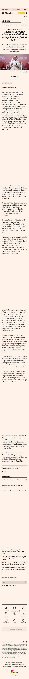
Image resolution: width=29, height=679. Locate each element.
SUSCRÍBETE (21, 13)
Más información (5, 487)
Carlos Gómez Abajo (11, 459)
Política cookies (19, 662)
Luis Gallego (18, 479)
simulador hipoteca (14, 610)
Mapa (10, 666)
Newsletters (16, 666)
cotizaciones (6, 622)
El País (25, 16)
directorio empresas (23, 616)
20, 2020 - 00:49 (14, 78)
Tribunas (15, 25)
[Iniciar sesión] (26, 13)
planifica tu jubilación (5, 616)
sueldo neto (23, 610)
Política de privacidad (19, 664)
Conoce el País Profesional (14, 629)
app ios (14, 622)
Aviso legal (13, 662)
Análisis (10, 25)
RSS (13, 666)
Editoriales (4, 25)
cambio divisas (14, 615)
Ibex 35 (4, 9)
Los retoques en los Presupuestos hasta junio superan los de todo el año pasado (14, 563)
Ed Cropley (14, 76)
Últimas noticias (7, 547)
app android (23, 622)
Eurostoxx (8, 585)
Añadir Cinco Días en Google (10, 87)
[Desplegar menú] (3, 13)
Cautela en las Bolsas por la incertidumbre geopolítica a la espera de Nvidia (13, 551)
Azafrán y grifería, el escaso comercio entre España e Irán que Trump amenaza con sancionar (14, 569)
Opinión (6, 21)
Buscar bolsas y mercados (9, 577)
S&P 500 (14, 9)
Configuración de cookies (9, 664)
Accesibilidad (6, 666)
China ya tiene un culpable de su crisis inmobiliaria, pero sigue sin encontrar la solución (14, 558)
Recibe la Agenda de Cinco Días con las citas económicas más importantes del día (13, 467)
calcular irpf (6, 610)
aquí (25, 490)
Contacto (8, 662)
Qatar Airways (10, 479)
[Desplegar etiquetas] (26, 479)
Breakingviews (22, 25)
